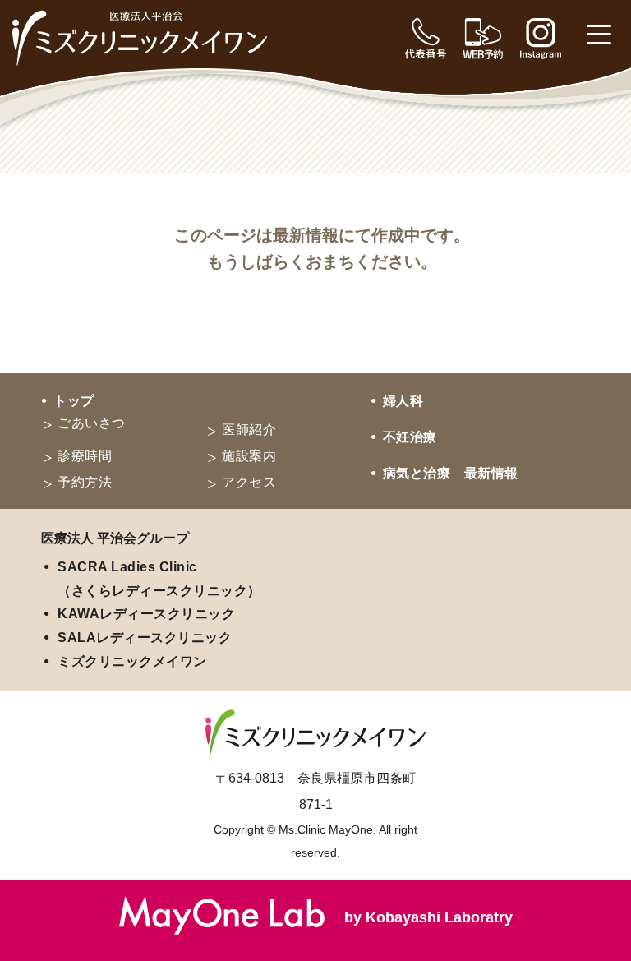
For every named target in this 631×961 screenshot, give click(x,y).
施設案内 (249, 456)
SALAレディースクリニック (145, 638)
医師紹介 (249, 430)
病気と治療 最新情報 (450, 473)
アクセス (249, 482)
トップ (73, 401)
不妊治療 (410, 437)
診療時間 (85, 456)
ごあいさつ (92, 423)
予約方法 (85, 482)
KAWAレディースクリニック (146, 614)
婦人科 (403, 401)
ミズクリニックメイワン (132, 661)
